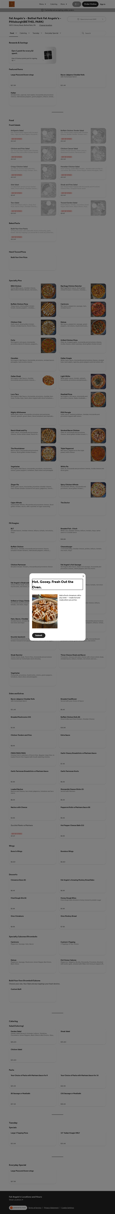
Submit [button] (38, 635)
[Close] (83, 576)
